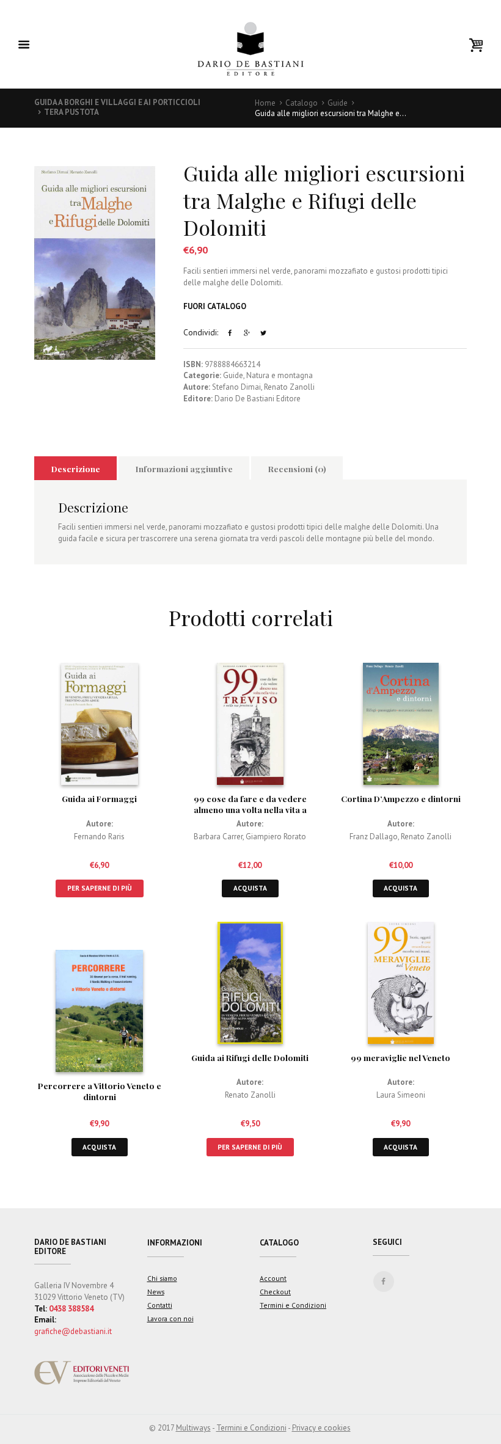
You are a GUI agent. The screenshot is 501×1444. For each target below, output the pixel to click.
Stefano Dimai (236, 387)
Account (273, 1278)
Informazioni (174, 1243)
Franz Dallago (373, 836)
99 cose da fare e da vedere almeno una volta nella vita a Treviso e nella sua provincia (250, 809)
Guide (337, 103)
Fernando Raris (99, 836)
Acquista (250, 887)
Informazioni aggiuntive (184, 468)
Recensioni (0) (297, 468)
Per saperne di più (99, 887)
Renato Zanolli (289, 387)
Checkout (275, 1291)
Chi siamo (162, 1278)
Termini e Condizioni (293, 1305)
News (155, 1291)
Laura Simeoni (400, 1095)
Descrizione (75, 468)
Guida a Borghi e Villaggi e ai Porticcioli (117, 102)
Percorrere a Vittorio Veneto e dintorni (99, 1091)
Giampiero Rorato (276, 836)
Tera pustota (71, 112)
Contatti (159, 1305)
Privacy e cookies (321, 1428)
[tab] (75, 468)
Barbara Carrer (218, 836)
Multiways (193, 1428)
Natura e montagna (279, 375)
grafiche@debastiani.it (73, 1331)
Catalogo (301, 103)
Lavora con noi (170, 1318)
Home (265, 103)
